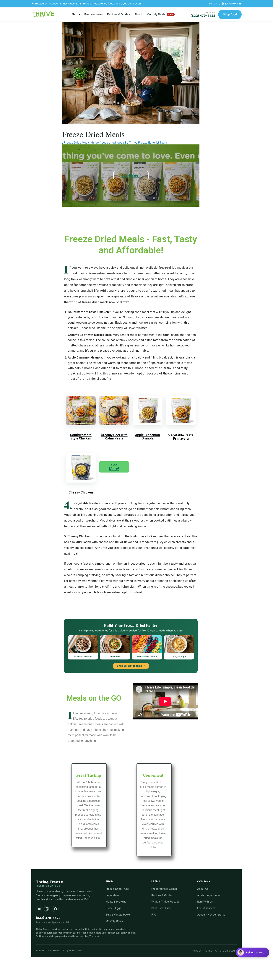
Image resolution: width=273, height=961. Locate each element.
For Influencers (206, 908)
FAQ (153, 914)
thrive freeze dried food (106, 142)
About (138, 14)
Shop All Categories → (131, 665)
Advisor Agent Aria (208, 895)
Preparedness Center (164, 888)
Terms (208, 950)
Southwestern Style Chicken (81, 436)
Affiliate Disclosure (226, 950)
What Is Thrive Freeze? (165, 901)
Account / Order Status (211, 914)
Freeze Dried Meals (77, 142)
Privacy (197, 950)
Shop (76, 14)
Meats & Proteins (116, 901)
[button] (252, 952)
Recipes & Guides (118, 14)
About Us (202, 888)
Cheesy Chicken (81, 492)
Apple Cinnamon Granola (147, 436)
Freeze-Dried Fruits (117, 888)
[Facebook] (55, 909)
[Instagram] (47, 909)
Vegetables (112, 895)
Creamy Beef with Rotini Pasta (114, 436)
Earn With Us (205, 901)
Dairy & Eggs (113, 908)
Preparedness (93, 14)
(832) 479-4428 (232, 3)
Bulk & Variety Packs (118, 914)
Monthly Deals (160, 14)
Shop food (230, 14)
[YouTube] (39, 909)
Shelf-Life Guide (161, 908)
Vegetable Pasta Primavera (181, 436)
